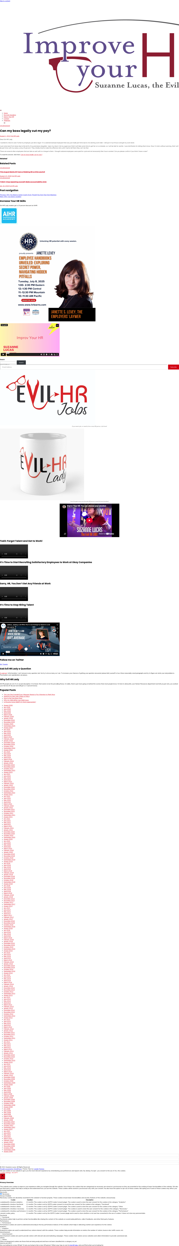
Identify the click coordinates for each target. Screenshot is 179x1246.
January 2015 (8, 964)
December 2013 (9, 988)
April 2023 (7, 780)
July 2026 (7, 707)
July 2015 (7, 952)
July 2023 (7, 774)
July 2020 (7, 841)
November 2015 (9, 945)
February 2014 (9, 984)
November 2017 (9, 900)
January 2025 (8, 741)
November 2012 (9, 1012)
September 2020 (9, 837)
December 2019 (9, 854)
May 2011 (7, 1045)
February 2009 (9, 1096)
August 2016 (8, 928)
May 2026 (7, 711)
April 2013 (7, 1003)
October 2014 (8, 969)
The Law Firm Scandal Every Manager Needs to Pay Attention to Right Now (29, 694)
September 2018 (9, 882)
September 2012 (9, 1016)
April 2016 (7, 936)
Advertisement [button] (5, 1232)
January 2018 (8, 897)
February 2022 (9, 806)
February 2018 (9, 895)
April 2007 (7, 1137)
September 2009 (9, 1083)
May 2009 (7, 1090)
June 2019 (7, 865)
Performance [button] (4, 1221)
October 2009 (8, 1081)
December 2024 (9, 742)
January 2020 (8, 852)
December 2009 (9, 1077)
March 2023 (8, 781)
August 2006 (8, 1151)
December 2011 (9, 1032)
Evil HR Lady (15, 136)
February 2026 (9, 716)
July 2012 (7, 1019)
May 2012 (7, 1023)
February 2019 (9, 873)
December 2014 (9, 965)
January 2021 (8, 830)
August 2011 (8, 1040)
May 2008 (7, 1112)
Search (2, 359)
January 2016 (8, 941)
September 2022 (9, 793)
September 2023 (9, 770)
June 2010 (7, 1066)
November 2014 (9, 967)
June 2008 (7, 1110)
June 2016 (7, 932)
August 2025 (8, 728)
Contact (6, 119)
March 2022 (8, 804)
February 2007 (9, 1140)
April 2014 (7, 980)
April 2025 (7, 735)
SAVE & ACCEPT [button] (6, 1243)
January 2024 (8, 763)
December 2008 (9, 1099)
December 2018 (9, 876)
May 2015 (7, 956)
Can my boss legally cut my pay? (31, 155)
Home (6, 113)
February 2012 (9, 1029)
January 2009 (8, 1097)
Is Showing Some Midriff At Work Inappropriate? (20, 702)
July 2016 (7, 930)
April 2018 (7, 891)
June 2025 (7, 731)
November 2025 (9, 722)
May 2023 (7, 778)
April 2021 (7, 824)
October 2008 (8, 1103)
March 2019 (8, 871)
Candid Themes (39, 1169)
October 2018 (8, 880)
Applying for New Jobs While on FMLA (17, 696)
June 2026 (7, 709)
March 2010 (8, 1071)
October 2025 (8, 724)
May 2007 (7, 1135)
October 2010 (8, 1058)
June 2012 (7, 1021)
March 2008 (8, 1116)
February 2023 (9, 783)
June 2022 (7, 798)
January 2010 (8, 1075)
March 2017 (8, 915)
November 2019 (9, 856)
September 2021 (9, 815)
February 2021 (9, 828)
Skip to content (5, 1)
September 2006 (9, 1150)
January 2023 (8, 785)
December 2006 (9, 1144)
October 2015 (8, 947)
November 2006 (9, 1146)
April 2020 (7, 846)
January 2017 (8, 919)
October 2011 (8, 1036)
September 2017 (9, 904)
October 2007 (8, 1125)
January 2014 (8, 986)
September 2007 (9, 1127)
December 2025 (9, 720)
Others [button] (2, 1238)
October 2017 (8, 902)
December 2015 (9, 943)
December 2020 (9, 832)
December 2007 (9, 1122)
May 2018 (7, 889)
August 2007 (8, 1129)
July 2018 (7, 886)
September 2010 (9, 1060)
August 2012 (8, 1018)
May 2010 (7, 1068)
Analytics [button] (3, 1226)
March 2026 (8, 714)
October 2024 (8, 746)
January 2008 (8, 1120)
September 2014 (9, 971)
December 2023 (9, 765)
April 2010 (7, 1070)
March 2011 (8, 1049)
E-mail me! (3, 673)
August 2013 (8, 995)
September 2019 (9, 860)
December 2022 (9, 787)
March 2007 (8, 1138)
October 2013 (8, 992)
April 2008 (7, 1114)
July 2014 (7, 975)
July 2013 (7, 997)
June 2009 (7, 1088)
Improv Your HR (9, 117)
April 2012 (7, 1025)
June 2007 (7, 1133)
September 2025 (9, 726)
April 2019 (7, 869)
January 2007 (8, 1142)
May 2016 (7, 934)
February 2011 (9, 1051)
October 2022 (8, 791)
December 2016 (9, 921)
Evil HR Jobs (73, 1245)
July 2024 (7, 752)
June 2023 (7, 776)
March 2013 (8, 1005)
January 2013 (8, 1008)
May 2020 (7, 845)
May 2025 (7, 733)
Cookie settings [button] (5, 1172)
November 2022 (9, 789)
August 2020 (8, 839)
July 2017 (7, 908)
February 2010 (9, 1073)
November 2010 (9, 1057)
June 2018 (7, 887)
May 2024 (7, 755)
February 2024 (9, 761)
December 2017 (9, 899)
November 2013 (9, 990)
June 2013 (7, 999)
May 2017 (7, 912)
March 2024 (8, 759)
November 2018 (9, 878)
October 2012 (8, 1014)
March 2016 (8, 938)
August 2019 (8, 861)
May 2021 (7, 822)
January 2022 (8, 807)
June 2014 (7, 977)
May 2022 (7, 800)
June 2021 (7, 820)
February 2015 (9, 962)
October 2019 (8, 858)
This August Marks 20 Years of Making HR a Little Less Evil (22, 172)
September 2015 (9, 949)
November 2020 (9, 833)
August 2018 (8, 884)
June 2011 (7, 1044)
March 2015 (8, 960)
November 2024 (9, 744)
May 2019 (7, 867)
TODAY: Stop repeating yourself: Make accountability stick (23, 182)
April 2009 (7, 1092)
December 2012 (9, 1010)
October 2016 (8, 925)
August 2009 (8, 1084)
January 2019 (8, 874)
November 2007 (9, 1124)
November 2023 (9, 767)
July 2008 (7, 1109)
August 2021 (8, 817)
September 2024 (9, 748)
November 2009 (9, 1079)
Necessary (5, 1194)
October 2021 (8, 813)
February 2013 (9, 1006)
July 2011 (7, 1042)
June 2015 (7, 954)
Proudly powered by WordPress (11, 1169)
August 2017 (8, 906)
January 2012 (8, 1031)
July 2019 (7, 863)
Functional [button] (3, 1215)
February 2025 (9, 739)
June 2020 (7, 843)
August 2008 (8, 1107)
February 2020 (9, 850)
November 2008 (9, 1101)
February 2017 (9, 917)
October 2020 (8, 835)
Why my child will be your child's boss (16, 700)
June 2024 (7, 754)
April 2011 (7, 1047)
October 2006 (8, 1148)
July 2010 (7, 1064)
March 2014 (8, 982)
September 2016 (9, 926)
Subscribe (173, 367)
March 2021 (8, 826)
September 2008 (9, 1105)
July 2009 (7, 1086)
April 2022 (7, 802)
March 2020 (8, 848)
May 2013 (7, 1001)
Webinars (7, 120)
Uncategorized (5, 126)
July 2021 (7, 819)
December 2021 (9, 809)
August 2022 (8, 794)
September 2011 (9, 1038)
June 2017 (7, 910)
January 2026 (8, 718)
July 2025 (7, 729)
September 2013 (9, 993)
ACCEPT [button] (15, 1172)
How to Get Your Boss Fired (13, 698)
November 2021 (9, 811)
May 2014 (7, 978)
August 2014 (8, 973)
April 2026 (7, 713)
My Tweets (4, 664)
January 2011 (8, 1053)
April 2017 (7, 913)
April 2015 (7, 958)
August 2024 (8, 750)
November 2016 (9, 923)
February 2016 (9, 939)
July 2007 (7, 1131)
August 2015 (8, 951)
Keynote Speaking (10, 115)
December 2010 (9, 1055)
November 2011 (9, 1034)
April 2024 (7, 757)
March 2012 (8, 1027)
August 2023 (8, 772)
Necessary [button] (3, 1192)
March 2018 (8, 893)
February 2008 (9, 1118)
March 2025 (8, 737)
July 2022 (7, 796)
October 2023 (8, 768)
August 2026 (8, 705)
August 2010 (8, 1062)
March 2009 (8, 1094)
